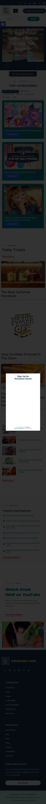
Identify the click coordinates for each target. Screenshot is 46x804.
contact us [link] (21, 428)
